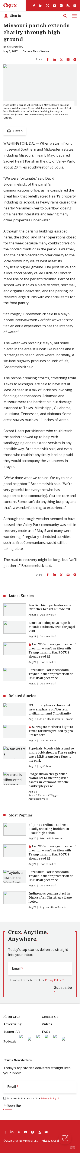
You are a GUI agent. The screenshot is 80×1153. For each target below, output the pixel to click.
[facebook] (34, 5)
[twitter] (47, 5)
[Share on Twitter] (61, 59)
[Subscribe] (74, 5)
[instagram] (61, 5)
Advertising (12, 1024)
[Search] (65, 16)
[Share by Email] (68, 59)
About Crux (11, 1016)
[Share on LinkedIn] (54, 59)
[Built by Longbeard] (73, 1148)
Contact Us (50, 1016)
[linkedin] (40, 5)
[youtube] (54, 5)
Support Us (11, 1031)
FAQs (46, 1031)
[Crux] (10, 5)
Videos (47, 1024)
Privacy (46, 1141)
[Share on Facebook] (47, 59)
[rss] (68, 5)
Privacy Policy (53, 980)
